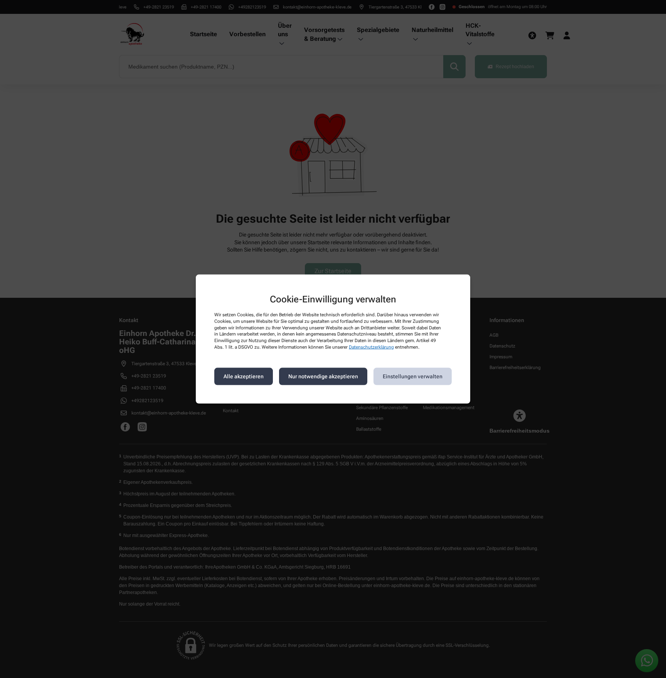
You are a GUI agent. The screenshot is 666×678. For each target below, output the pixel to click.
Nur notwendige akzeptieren (323, 376)
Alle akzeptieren (244, 376)
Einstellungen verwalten (412, 376)
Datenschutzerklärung (371, 347)
